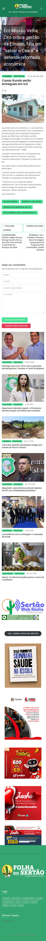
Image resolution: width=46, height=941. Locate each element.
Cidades (7, 76)
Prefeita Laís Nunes (32, 201)
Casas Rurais (11, 201)
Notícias (19, 76)
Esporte (39, 898)
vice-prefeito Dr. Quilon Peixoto (20, 212)
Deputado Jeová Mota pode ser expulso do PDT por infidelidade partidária (22, 489)
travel (21, 905)
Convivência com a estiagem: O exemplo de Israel (22, 535)
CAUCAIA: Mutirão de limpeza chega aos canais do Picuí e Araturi (22, 446)
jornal (18, 902)
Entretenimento (28, 898)
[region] (23, 44)
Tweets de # (8, 921)
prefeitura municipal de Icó (18, 207)
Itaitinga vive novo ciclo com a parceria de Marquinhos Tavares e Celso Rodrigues (23, 367)
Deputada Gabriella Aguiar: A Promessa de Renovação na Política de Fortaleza (21, 409)
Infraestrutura (8, 902)
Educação (7, 573)
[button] (23, 44)
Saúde (13, 905)
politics (34, 902)
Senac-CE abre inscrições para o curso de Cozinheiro (23, 578)
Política (18, 362)
